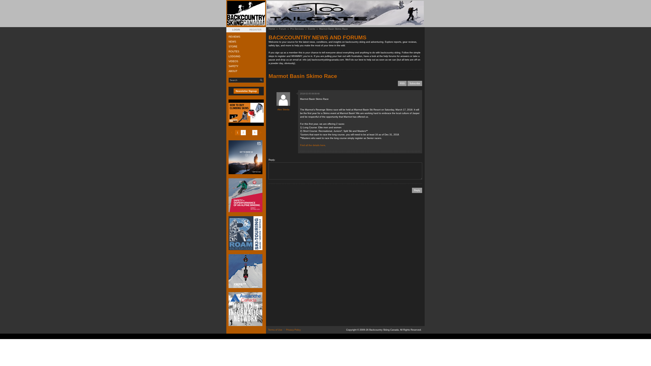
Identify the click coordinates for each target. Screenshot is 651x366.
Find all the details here (312, 145)
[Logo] (246, 13)
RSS (402, 83)
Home (272, 28)
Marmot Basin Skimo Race (333, 28)
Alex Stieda (283, 109)
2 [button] (243, 132)
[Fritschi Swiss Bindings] (246, 195)
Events (311, 28)
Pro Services (297, 28)
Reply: (272, 159)
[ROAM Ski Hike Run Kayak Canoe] (246, 233)
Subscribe (414, 83)
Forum (282, 28)
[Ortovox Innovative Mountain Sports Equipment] (246, 157)
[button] (236, 29)
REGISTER (255, 29)
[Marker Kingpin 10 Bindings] (246, 271)
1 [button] (237, 132)
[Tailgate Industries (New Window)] (345, 13)
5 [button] (254, 132)
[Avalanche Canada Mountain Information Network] (246, 309)
